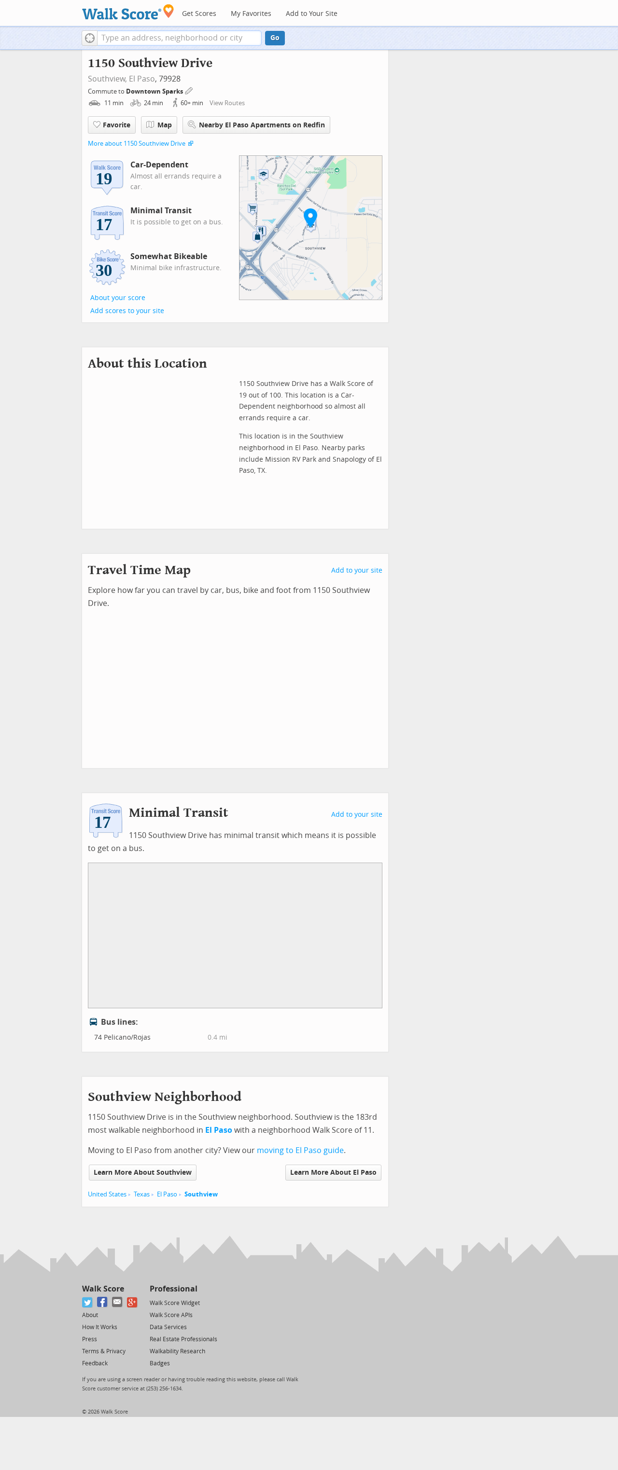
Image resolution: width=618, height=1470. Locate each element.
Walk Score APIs (171, 1315)
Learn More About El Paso (333, 1172)
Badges (160, 1363)
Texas (142, 1194)
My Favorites (251, 14)
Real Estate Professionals (183, 1339)
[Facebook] (102, 1302)
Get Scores (199, 14)
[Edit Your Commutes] (189, 90)
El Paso (142, 78)
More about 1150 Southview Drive (136, 143)
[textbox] (179, 38)
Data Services (168, 1327)
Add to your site (356, 570)
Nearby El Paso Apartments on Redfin (262, 125)
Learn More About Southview (143, 1172)
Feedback (95, 1363)
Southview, (107, 78)
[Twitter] (87, 1302)
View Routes (227, 103)
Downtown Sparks (155, 91)
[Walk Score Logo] (128, 12)
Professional (173, 1288)
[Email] (117, 1302)
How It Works (99, 1327)
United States (107, 1194)
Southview (201, 1194)
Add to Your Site (311, 14)
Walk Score (103, 1288)
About (90, 1315)
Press (89, 1339)
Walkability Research (177, 1351)
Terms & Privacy (104, 1351)
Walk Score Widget (175, 1303)
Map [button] (164, 125)
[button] (90, 38)
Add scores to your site (127, 311)
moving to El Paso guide (300, 1150)
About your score (117, 298)
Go (275, 38)
